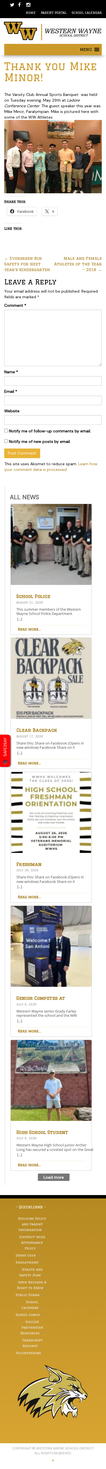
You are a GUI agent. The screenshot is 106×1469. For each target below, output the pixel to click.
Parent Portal (53, 12)
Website (12, 410)
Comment (15, 305)
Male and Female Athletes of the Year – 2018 (78, 264)
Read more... (29, 629)
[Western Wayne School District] (53, 30)
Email (10, 391)
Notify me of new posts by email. (40, 441)
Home (31, 12)
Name (11, 371)
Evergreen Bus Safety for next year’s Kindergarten (27, 264)
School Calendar (87, 12)
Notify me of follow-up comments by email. (50, 431)
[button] (86, 49)
